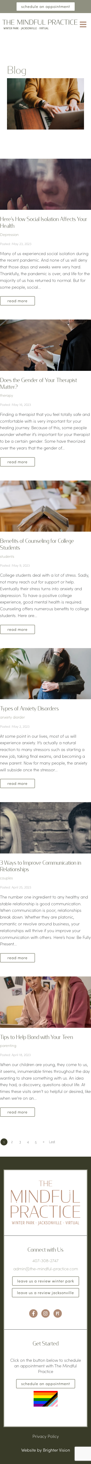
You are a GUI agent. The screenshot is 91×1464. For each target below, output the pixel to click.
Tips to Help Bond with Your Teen (36, 1036)
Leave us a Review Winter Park (45, 1280)
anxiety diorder (12, 717)
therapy (6, 395)
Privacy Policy (45, 1436)
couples (6, 877)
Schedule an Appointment (45, 6)
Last (52, 1142)
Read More (17, 300)
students (7, 556)
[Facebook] (33, 1313)
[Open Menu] (83, 25)
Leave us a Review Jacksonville (45, 1292)
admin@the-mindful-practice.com (45, 1268)
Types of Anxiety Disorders (29, 708)
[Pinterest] (57, 1313)
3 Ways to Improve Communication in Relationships (40, 866)
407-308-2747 (45, 1260)
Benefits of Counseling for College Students (37, 544)
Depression (9, 234)
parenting (8, 1045)
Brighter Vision (56, 1450)
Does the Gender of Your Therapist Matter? (38, 383)
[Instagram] (45, 1313)
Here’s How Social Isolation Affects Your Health (43, 222)
